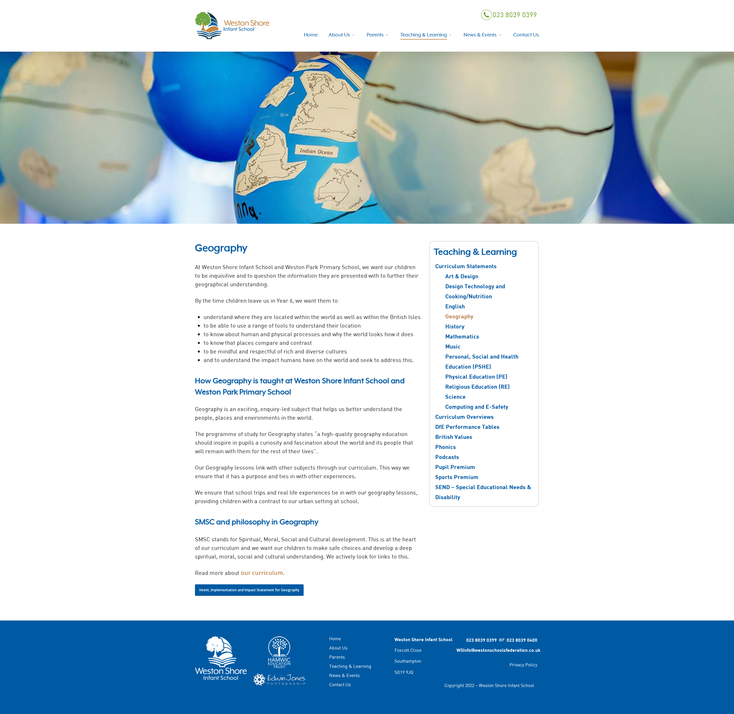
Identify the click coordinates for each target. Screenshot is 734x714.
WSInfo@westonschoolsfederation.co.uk (496, 650)
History (454, 326)
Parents (337, 657)
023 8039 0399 (514, 14)
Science (455, 396)
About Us (338, 648)
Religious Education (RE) (477, 386)
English (455, 306)
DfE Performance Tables (467, 426)
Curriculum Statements (466, 265)
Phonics (445, 446)
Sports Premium (457, 476)
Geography (459, 316)
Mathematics (462, 336)
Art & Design (461, 276)
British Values (453, 436)
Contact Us (340, 684)
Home (335, 638)
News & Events (344, 675)
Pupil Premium (455, 466)
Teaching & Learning (350, 666)
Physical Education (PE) (476, 376)
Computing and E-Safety (476, 406)
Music (452, 346)
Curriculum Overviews (464, 416)
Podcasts (447, 456)
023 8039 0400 (522, 640)
